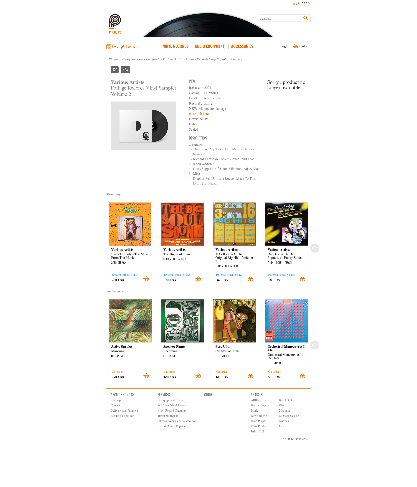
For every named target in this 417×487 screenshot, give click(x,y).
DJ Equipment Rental (170, 400)
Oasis (282, 426)
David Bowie (259, 416)
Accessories (242, 46)
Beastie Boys (258, 405)
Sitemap (116, 400)
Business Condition (122, 416)
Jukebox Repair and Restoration (176, 421)
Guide (208, 394)
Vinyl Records (176, 46)
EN (309, 4)
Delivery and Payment (124, 410)
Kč (294, 4)
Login (284, 46)
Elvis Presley (259, 426)
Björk (254, 410)
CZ (303, 4)
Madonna (284, 410)
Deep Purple (258, 421)
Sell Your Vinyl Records (172, 405)
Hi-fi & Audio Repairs (171, 426)
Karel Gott (285, 400)
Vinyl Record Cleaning (171, 410)
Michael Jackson (289, 416)
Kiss (281, 405)
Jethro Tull (257, 431)
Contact (115, 405)
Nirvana (284, 421)
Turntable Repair (167, 416)
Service (130, 46)
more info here (199, 113)
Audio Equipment (210, 46)
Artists (256, 394)
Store (115, 46)
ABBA (255, 400)
